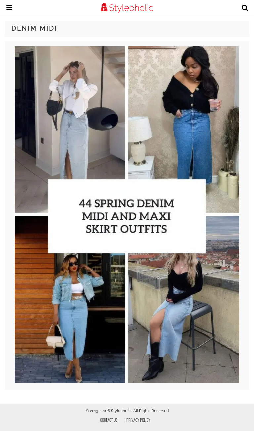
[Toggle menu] (9, 9)
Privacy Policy (138, 420)
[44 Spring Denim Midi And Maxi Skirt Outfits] (127, 381)
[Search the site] (245, 8)
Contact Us (109, 420)
